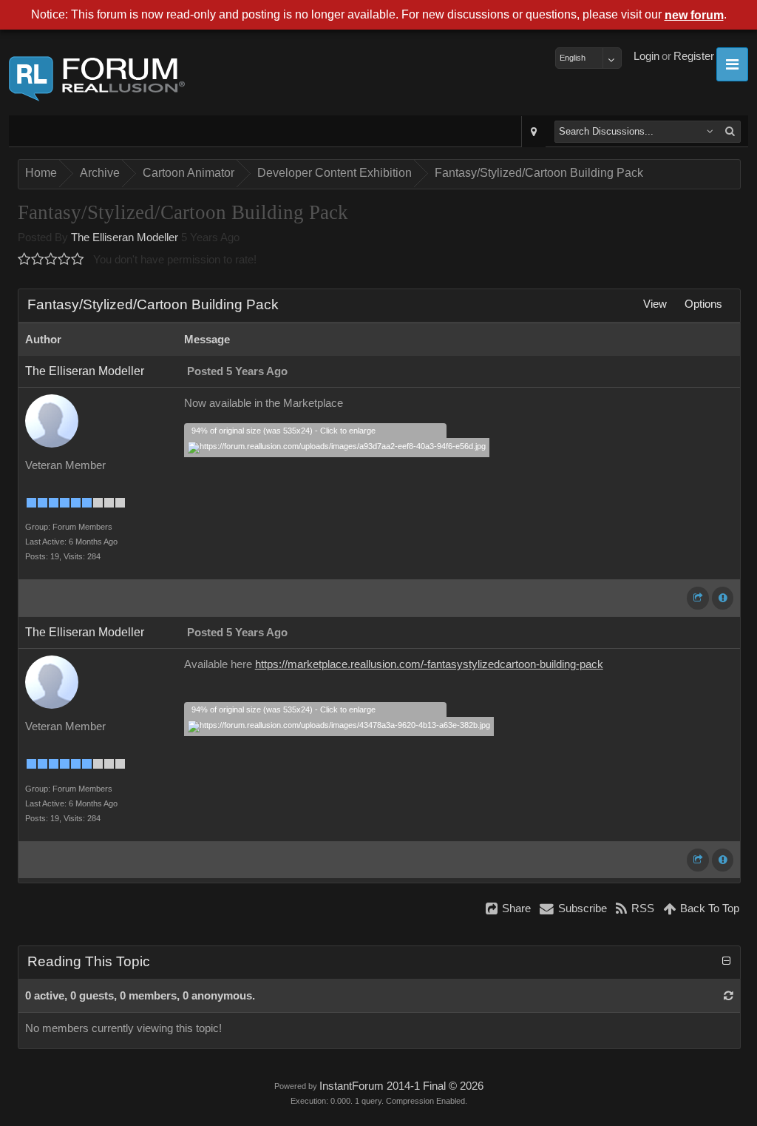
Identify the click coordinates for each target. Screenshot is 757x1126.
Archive (100, 172)
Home (41, 172)
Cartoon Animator (188, 172)
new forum (694, 15)
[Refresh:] (728, 996)
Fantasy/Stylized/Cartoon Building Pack (539, 172)
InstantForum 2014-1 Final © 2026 (401, 1086)
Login (646, 56)
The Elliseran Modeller (124, 237)
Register (693, 56)
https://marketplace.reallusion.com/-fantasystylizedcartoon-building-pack (429, 664)
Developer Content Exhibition (334, 172)
